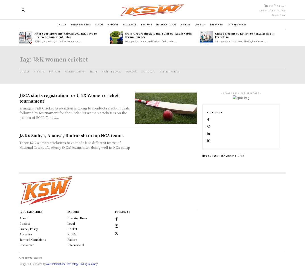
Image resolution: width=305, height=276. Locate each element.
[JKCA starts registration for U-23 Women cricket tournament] (166, 108)
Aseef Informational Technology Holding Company (72, 264)
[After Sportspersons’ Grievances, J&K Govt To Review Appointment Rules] (25, 37)
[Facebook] (208, 119)
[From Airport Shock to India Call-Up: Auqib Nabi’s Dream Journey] (116, 37)
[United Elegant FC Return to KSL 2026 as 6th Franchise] (206, 37)
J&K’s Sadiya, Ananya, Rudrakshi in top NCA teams (71, 135)
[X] (208, 141)
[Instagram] (208, 126)
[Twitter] (116, 233)
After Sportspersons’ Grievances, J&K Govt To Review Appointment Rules (66, 35)
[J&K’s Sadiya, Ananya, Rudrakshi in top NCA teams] (166, 148)
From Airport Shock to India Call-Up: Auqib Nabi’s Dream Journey (158, 35)
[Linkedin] (208, 134)
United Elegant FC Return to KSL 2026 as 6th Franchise (244, 35)
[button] (23, 10)
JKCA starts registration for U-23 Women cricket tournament (69, 98)
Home (205, 155)
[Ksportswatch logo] (152, 9)
